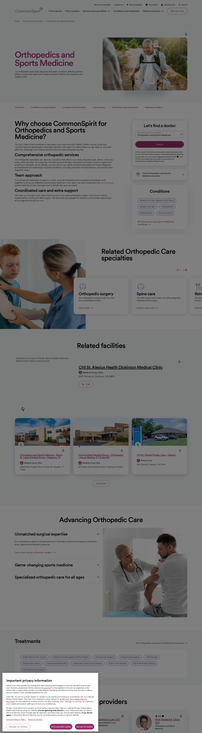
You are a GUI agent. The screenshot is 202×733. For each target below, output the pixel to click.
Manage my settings (18, 727)
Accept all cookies (84, 727)
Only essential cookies (61, 727)
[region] (50, 702)
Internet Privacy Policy (16, 719)
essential (47, 688)
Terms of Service (35, 719)
